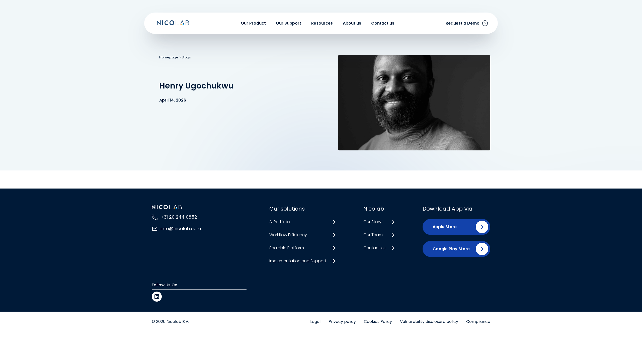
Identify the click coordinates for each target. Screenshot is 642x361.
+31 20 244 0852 (178, 217)
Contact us (382, 23)
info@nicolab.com (180, 228)
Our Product (253, 23)
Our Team (373, 235)
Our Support (288, 23)
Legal (315, 321)
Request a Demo (462, 23)
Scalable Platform (286, 248)
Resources (322, 23)
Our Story (372, 222)
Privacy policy (342, 321)
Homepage (168, 57)
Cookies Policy (378, 321)
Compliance (478, 321)
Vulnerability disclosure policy (429, 321)
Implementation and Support (297, 261)
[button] (443, 227)
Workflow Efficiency (288, 235)
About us (352, 23)
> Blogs (185, 57)
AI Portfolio (279, 222)
